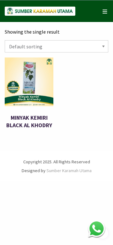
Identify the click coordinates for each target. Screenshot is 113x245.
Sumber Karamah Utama (69, 170)
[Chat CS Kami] (96, 228)
